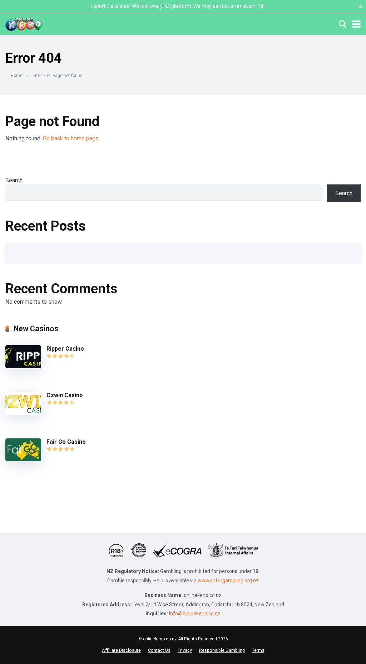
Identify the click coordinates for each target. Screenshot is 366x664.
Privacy (185, 650)
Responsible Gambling (222, 650)
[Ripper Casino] (23, 366)
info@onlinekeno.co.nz (195, 613)
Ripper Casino (65, 348)
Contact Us (159, 650)
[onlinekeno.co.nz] (23, 23)
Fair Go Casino (66, 441)
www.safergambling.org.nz (228, 580)
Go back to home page (71, 138)
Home (17, 75)
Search (14, 180)
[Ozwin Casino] (23, 412)
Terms (258, 650)
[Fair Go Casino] (23, 459)
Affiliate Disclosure (121, 650)
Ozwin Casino (64, 395)
